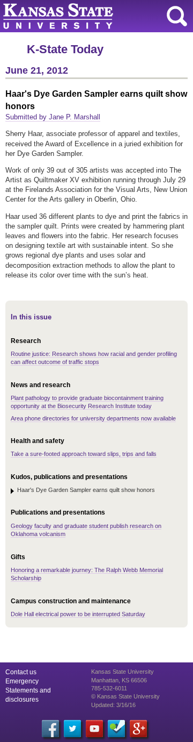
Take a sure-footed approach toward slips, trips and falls (84, 454)
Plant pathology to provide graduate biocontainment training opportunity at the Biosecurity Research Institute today (87, 402)
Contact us (20, 672)
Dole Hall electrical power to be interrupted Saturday (78, 614)
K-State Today (65, 49)
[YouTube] (94, 728)
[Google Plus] (138, 728)
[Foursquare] (116, 728)
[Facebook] (50, 728)
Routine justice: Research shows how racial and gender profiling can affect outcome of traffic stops (94, 358)
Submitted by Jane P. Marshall (52, 117)
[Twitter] (72, 728)
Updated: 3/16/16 (113, 705)
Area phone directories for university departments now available (93, 418)
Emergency (22, 681)
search (177, 16)
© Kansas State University (125, 696)
